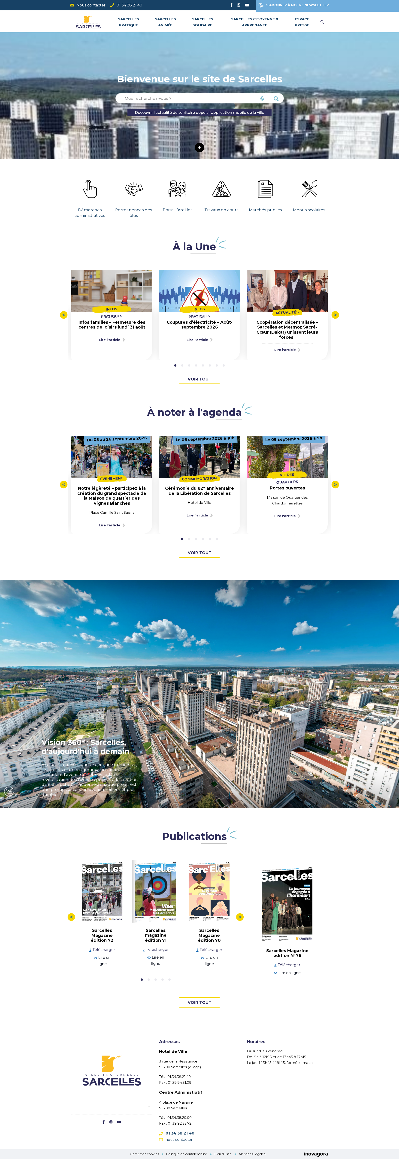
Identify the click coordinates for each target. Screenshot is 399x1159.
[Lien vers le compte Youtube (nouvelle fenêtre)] (247, 5)
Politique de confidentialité (186, 1154)
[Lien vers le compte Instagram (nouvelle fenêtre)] (239, 5)
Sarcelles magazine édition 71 (155, 935)
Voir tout (199, 379)
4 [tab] (196, 365)
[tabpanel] (90, 194)
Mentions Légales (252, 1154)
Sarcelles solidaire (202, 22)
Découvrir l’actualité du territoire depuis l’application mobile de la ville (199, 112)
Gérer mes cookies (144, 1154)
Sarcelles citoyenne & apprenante (254, 22)
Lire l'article (109, 340)
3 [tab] (189, 365)
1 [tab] (175, 365)
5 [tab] (203, 365)
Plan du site (223, 1154)
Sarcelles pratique (128, 22)
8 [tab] (224, 365)
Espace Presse (302, 22)
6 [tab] (210, 365)
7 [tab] (217, 365)
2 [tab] (182, 365)
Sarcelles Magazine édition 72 (102, 935)
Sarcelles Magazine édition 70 (209, 935)
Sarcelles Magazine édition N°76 (287, 953)
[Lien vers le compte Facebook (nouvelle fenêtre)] (231, 5)
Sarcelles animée (165, 22)
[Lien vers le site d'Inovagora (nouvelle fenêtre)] (316, 1154)
